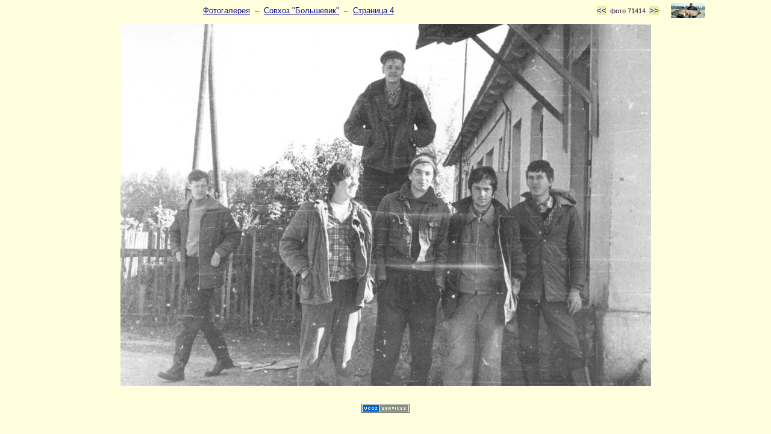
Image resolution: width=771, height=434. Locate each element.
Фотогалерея (226, 10)
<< (602, 10)
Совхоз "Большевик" (301, 10)
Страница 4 (373, 10)
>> (654, 10)
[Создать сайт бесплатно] (385, 410)
